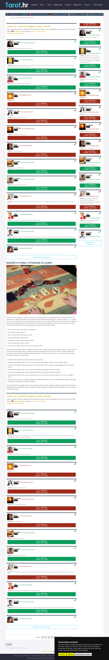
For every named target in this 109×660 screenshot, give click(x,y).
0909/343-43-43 (91, 14)
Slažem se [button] (62, 654)
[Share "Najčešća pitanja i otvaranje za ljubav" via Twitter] (45, 637)
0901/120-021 (34, 14)
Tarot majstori (27, 655)
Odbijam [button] (70, 654)
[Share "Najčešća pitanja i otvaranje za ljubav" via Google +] (49, 637)
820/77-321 (15, 14)
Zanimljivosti (77, 5)
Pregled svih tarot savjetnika (15, 33)
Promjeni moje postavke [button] (83, 654)
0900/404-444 (72, 14)
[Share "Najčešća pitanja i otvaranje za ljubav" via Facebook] (42, 637)
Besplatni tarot (36, 655)
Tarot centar (98, 5)
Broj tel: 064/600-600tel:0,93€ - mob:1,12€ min (41, 46)
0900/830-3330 (54, 14)
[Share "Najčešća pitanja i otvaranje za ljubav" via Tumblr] (52, 637)
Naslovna (34, 5)
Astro (49, 5)
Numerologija (58, 5)
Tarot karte (43, 655)
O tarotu (87, 5)
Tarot (42, 5)
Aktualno (68, 5)
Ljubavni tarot (50, 655)
